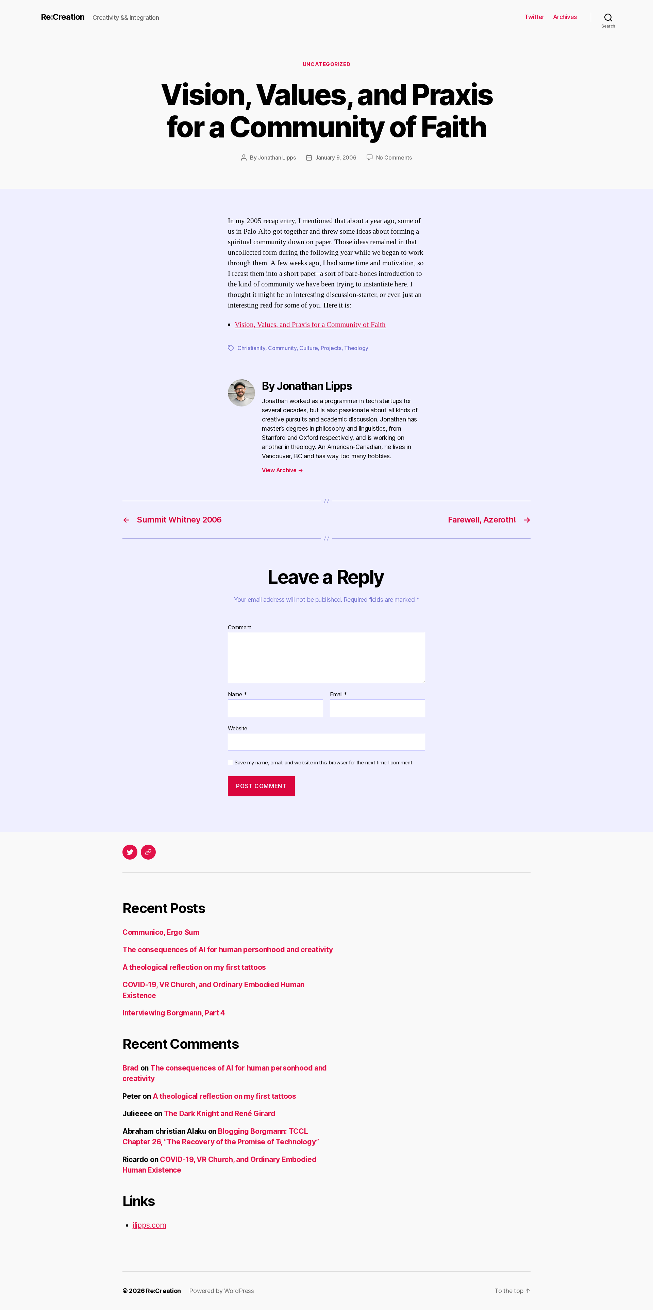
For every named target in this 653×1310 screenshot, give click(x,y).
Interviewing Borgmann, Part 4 (173, 1013)
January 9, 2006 (335, 157)
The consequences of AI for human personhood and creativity (227, 949)
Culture (308, 348)
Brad (130, 1068)
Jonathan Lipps (277, 157)
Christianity (251, 348)
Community (282, 348)
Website (237, 728)
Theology (356, 348)
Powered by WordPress (221, 1290)
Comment (239, 628)
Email (338, 695)
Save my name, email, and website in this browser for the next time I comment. (324, 763)
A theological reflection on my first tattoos (194, 967)
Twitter (534, 16)
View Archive (282, 470)
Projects (331, 348)
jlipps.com (149, 1225)
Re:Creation (62, 17)
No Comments (394, 157)
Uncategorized (326, 64)
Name (237, 695)
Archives (565, 16)
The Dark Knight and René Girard (219, 1113)
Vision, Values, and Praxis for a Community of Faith (310, 324)
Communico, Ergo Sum (161, 932)
